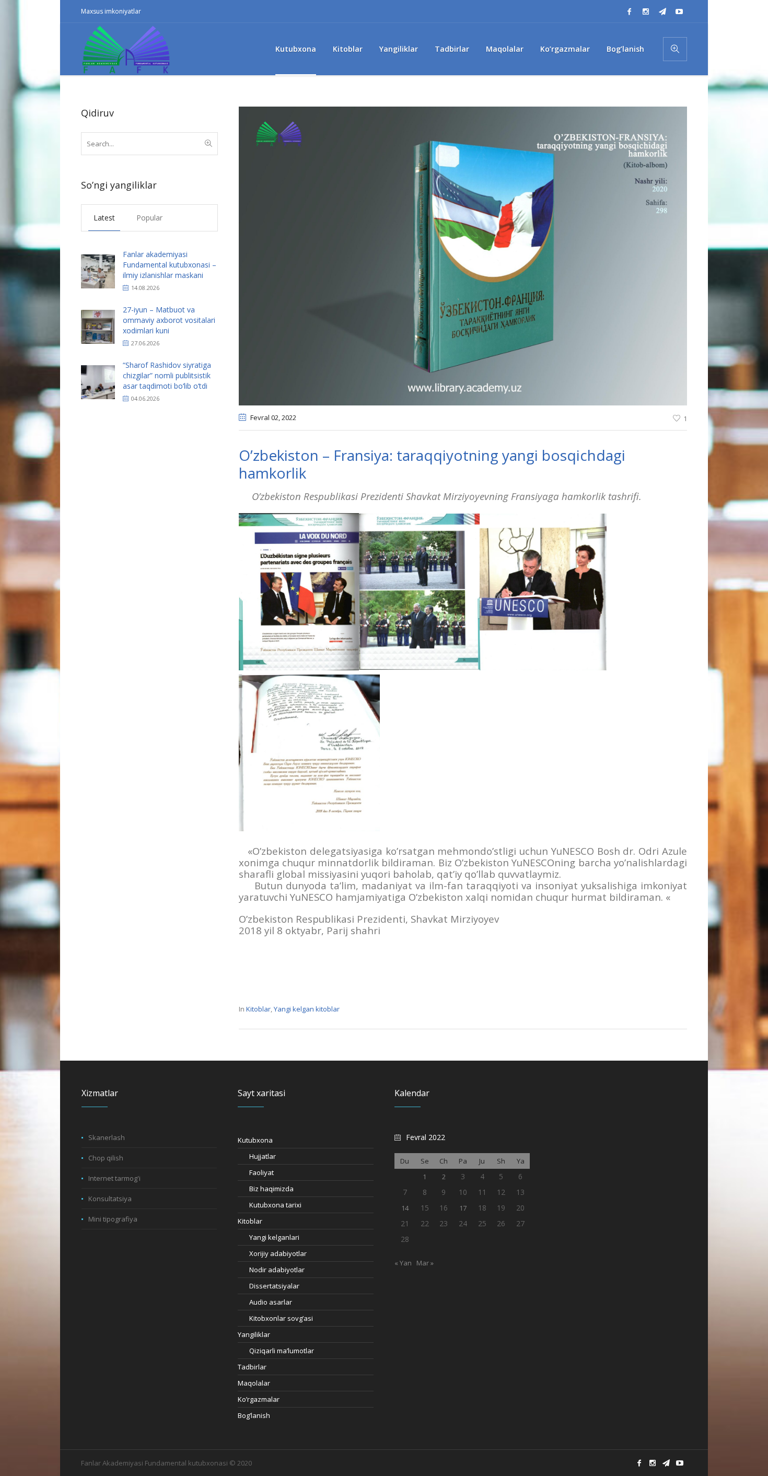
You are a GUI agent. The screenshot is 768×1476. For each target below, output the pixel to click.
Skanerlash (106, 1137)
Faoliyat (261, 1172)
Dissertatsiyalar (274, 1286)
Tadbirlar (252, 1367)
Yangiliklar (254, 1334)
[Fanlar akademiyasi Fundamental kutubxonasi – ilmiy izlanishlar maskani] (98, 270)
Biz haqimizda (271, 1188)
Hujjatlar (262, 1156)
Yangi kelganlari (274, 1237)
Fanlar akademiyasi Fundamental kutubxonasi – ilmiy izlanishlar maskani (169, 264)
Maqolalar (254, 1383)
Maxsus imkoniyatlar (111, 11)
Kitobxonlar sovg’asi (281, 1318)
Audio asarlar (270, 1302)
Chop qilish (105, 1158)
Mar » (425, 1263)
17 (463, 1208)
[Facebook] (629, 11)
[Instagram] (645, 11)
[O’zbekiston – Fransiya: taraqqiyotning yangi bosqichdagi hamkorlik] (463, 255)
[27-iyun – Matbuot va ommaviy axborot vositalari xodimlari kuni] (98, 326)
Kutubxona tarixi (275, 1205)
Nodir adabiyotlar (277, 1269)
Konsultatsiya (110, 1198)
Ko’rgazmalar (259, 1399)
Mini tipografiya (112, 1219)
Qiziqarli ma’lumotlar (281, 1350)
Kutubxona (255, 1140)
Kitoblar (258, 1009)
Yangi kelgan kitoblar (307, 1009)
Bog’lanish (254, 1415)
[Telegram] (662, 11)
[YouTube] (679, 11)
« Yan (403, 1263)
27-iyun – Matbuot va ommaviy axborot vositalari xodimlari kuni (169, 320)
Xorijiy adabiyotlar (278, 1253)
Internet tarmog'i (114, 1178)
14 (405, 1208)
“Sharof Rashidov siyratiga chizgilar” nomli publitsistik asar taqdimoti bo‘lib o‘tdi (167, 375)
